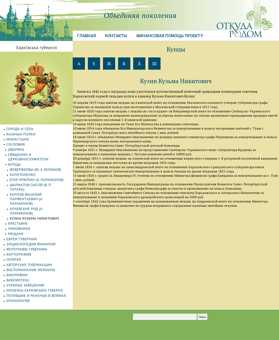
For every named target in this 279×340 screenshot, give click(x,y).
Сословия (15, 144)
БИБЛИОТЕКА (17, 280)
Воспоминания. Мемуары (30, 269)
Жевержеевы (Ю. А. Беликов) (35, 169)
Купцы (14, 164)
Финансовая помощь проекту (169, 35)
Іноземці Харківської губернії (34, 290)
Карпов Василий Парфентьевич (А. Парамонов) (26, 199)
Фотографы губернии (26, 249)
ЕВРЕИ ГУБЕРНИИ (21, 239)
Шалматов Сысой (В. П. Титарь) (30, 187)
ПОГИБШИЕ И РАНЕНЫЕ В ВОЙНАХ (36, 295)
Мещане (15, 233)
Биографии (17, 275)
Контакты (116, 35)
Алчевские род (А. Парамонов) (26, 211)
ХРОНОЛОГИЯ (18, 300)
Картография (18, 254)
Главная (86, 35)
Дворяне (16, 149)
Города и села (19, 128)
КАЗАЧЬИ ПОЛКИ (21, 134)
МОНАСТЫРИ (17, 139)
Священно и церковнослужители (28, 156)
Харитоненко (23, 174)
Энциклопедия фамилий (31, 244)
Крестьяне (18, 223)
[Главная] (36, 39)
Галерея (13, 259)
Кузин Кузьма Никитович (34, 218)
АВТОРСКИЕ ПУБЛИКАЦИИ (29, 264)
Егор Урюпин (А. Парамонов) (37, 179)
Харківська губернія (36, 47)
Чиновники (19, 228)
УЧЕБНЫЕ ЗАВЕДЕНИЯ (25, 285)
